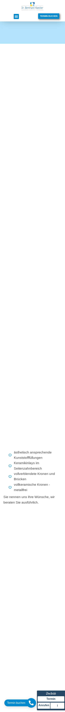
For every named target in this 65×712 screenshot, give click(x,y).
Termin (50, 698)
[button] (16, 16)
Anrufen (43, 705)
